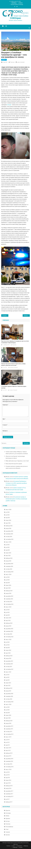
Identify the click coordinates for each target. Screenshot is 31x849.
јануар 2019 (8, 756)
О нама (13, 845)
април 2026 (8, 520)
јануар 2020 (8, 723)
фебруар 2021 (9, 688)
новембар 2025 (9, 533)
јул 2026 (8, 512)
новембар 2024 (9, 566)
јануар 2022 (8, 658)
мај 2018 (8, 777)
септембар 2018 (9, 766)
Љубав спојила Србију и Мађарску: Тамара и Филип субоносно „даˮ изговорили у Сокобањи (17, 452)
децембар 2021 (9, 661)
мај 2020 (8, 712)
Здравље (8, 818)
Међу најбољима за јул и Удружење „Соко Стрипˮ (17, 460)
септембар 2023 (9, 604)
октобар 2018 (9, 764)
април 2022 (8, 650)
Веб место (5, 430)
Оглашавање (19, 845)
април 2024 (8, 585)
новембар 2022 (9, 631)
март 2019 (8, 750)
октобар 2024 (9, 569)
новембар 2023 (9, 598)
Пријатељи (15, 847)
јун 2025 (8, 547)
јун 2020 (8, 709)
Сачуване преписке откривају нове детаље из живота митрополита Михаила (17, 467)
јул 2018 (8, 772)
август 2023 (8, 607)
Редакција (12, 62)
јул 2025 (8, 544)
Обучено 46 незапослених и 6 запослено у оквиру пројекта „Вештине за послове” (13, 364)
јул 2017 (8, 799)
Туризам (8, 832)
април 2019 (8, 747)
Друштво (4, 59)
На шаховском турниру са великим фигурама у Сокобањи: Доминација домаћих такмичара (16, 498)
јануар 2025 (8, 561)
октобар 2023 (9, 601)
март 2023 (8, 620)
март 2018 (8, 783)
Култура (8, 821)
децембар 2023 (9, 596)
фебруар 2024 (9, 590)
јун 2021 (8, 677)
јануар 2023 (8, 626)
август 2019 (8, 737)
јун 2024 (8, 579)
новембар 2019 (9, 728)
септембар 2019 (9, 734)
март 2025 (8, 555)
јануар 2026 (8, 528)
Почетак (8, 845)
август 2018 (8, 769)
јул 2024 (8, 577)
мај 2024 (8, 582)
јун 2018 (8, 774)
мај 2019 (8, 745)
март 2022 (8, 653)
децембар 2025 (9, 531)
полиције (9, 104)
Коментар (5, 404)
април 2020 (8, 715)
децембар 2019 (9, 726)
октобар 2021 (9, 666)
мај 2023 (8, 615)
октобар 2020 (9, 699)
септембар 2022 (9, 636)
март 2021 (8, 685)
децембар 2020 (9, 693)
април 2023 (8, 617)
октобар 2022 (9, 634)
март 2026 (8, 523)
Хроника (8, 834)
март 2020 (8, 718)
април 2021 (8, 682)
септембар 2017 (9, 796)
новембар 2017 (9, 793)
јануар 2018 (8, 788)
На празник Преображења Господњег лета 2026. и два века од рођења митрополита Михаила (16, 483)
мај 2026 (8, 517)
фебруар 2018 (9, 785)
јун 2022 (8, 644)
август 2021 (8, 672)
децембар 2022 (9, 628)
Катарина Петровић (14, 367)
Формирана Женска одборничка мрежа (5, 315)
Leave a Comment (20, 62)
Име (4, 419)
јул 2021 (8, 674)
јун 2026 (8, 514)
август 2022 (8, 639)
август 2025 (8, 542)
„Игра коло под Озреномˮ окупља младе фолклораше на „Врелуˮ (15, 457)
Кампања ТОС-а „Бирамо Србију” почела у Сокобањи (27, 315)
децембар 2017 (9, 791)
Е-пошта (5, 424)
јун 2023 (8, 612)
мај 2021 (8, 680)
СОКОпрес (15, 18)
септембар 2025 (9, 539)
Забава (7, 815)
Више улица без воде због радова (14, 463)
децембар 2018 (9, 758)
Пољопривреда (9, 826)
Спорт (7, 829)
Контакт (20, 847)
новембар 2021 (9, 663)
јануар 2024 (8, 593)
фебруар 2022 (9, 655)
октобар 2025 (9, 536)
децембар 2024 (9, 563)
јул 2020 (8, 707)
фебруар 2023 (9, 623)
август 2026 (8, 509)
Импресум (26, 845)
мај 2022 (8, 647)
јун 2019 (8, 742)
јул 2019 (8, 739)
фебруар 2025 (9, 558)
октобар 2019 (9, 731)
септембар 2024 (9, 571)
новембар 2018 (9, 761)
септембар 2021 (9, 669)
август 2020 (8, 704)
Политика (8, 824)
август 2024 (8, 574)
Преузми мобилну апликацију (17, 4)
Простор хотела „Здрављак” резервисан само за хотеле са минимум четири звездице (15, 342)
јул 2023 (8, 609)
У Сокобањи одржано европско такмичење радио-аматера (14, 387)
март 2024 (8, 588)
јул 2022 (8, 642)
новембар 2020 (9, 696)
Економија (8, 813)
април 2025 (8, 552)
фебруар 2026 (9, 525)
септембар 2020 (9, 701)
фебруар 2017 (9, 802)
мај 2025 (8, 550)
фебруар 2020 (9, 720)
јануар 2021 (8, 690)
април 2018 (8, 780)
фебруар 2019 (9, 753)
